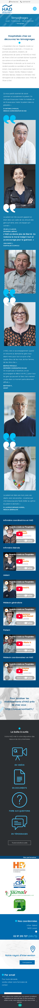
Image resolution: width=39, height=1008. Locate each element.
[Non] (37, 1001)
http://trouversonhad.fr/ (19, 709)
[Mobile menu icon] (35, 9)
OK (20, 1005)
